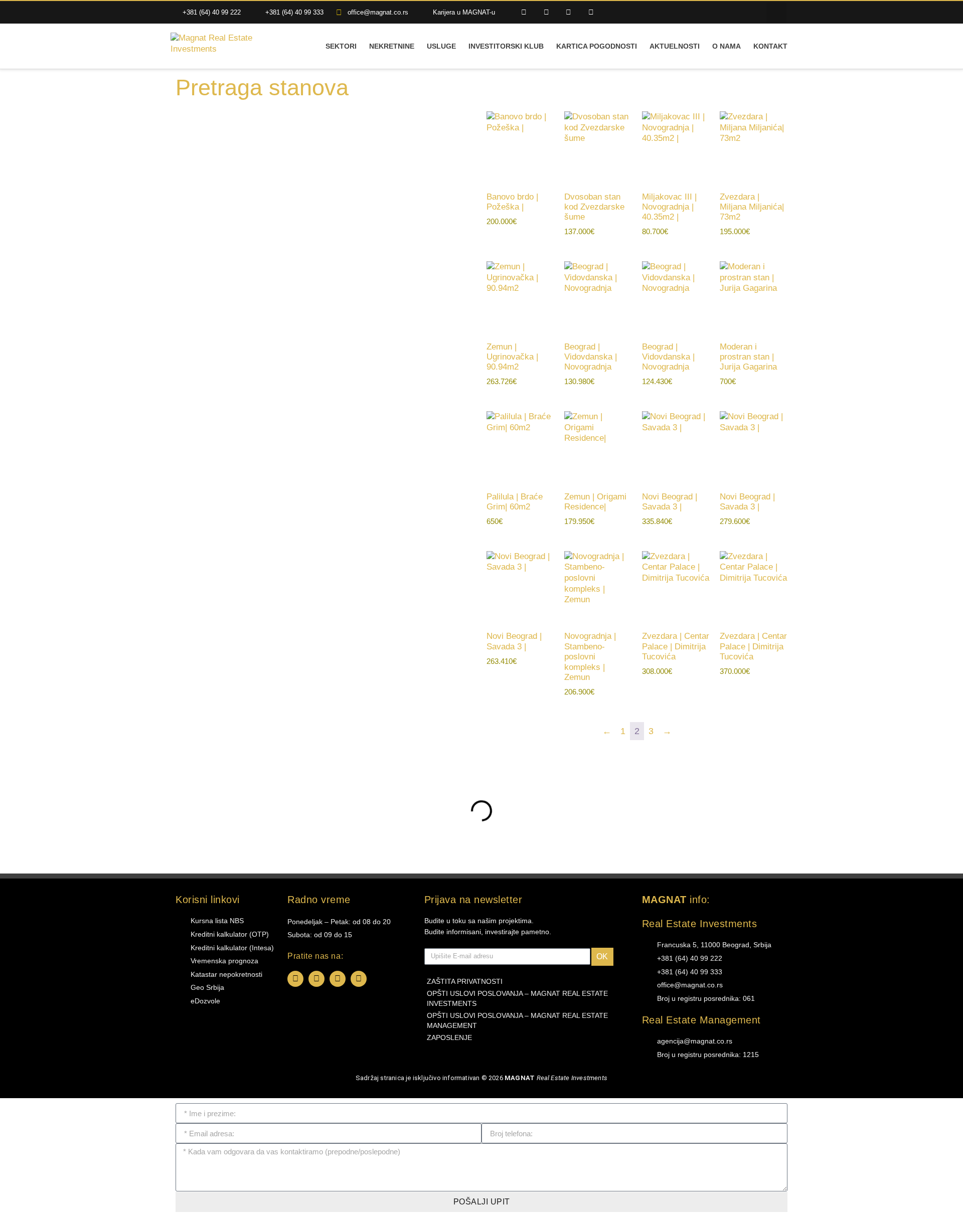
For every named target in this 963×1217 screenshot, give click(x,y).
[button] (776, 13)
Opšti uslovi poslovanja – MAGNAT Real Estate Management (517, 1020)
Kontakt (770, 46)
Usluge (441, 46)
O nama (726, 46)
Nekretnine (391, 46)
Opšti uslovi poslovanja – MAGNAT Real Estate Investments (517, 998)
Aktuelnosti (675, 46)
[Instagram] (546, 12)
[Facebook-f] (524, 12)
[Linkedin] (569, 12)
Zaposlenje (449, 1037)
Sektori (341, 46)
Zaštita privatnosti (465, 981)
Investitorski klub (506, 46)
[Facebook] (295, 979)
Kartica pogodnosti (596, 46)
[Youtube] (591, 12)
